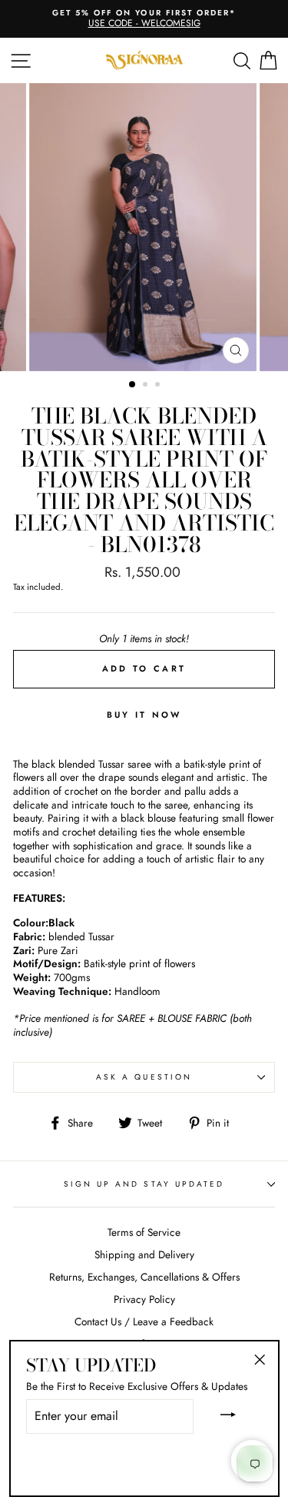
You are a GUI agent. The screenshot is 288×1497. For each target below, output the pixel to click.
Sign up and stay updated (144, 1184)
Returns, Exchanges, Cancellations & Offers (144, 1276)
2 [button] (147, 386)
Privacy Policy (144, 1299)
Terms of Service (144, 1232)
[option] (144, 227)
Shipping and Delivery (144, 1254)
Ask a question (144, 1077)
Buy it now (144, 714)
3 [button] (159, 386)
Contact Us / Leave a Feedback (144, 1321)
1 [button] (133, 385)
